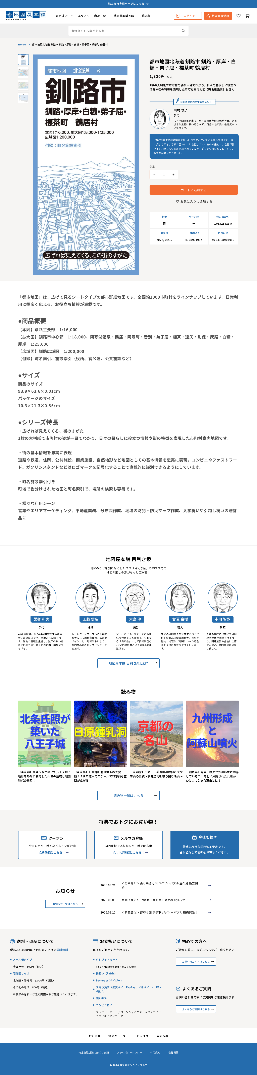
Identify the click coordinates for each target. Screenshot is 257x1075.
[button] (63, 16)
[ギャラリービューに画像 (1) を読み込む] (23, 59)
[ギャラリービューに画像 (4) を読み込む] (23, 97)
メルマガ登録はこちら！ (128, 852)
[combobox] (128, 31)
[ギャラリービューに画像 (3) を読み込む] (23, 85)
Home (22, 44)
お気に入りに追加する (196, 201)
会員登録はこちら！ (52, 852)
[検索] (183, 30)
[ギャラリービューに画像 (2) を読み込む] (23, 72)
